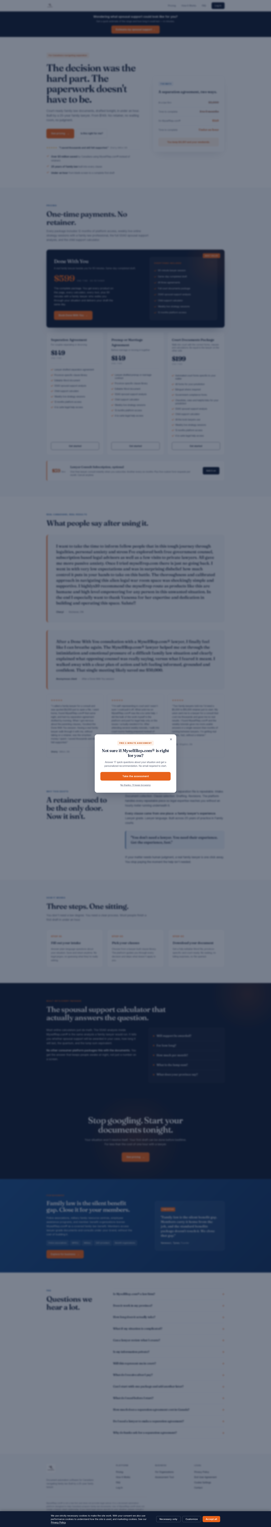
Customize (192, 1519)
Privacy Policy (58, 1522)
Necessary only (168, 1519)
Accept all (211, 1519)
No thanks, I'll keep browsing (135, 785)
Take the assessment (135, 776)
